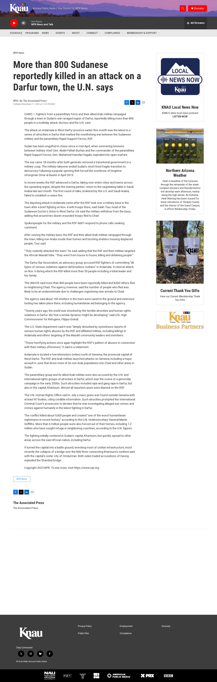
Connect (92, 33)
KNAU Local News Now (180, 107)
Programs (32, 33)
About (76, 33)
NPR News (18, 52)
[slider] (28, 23)
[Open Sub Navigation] (51, 33)
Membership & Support (142, 33)
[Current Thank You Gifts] (180, 252)
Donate (199, 8)
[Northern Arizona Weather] (180, 146)
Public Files (83, 633)
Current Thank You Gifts (179, 290)
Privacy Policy (85, 626)
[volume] (23, 23)
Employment (126, 626)
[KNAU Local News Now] (180, 76)
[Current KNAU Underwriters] (180, 320)
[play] (14, 23)
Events (60, 33)
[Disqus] (108, 572)
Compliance (112, 33)
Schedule (16, 33)
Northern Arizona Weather (180, 173)
